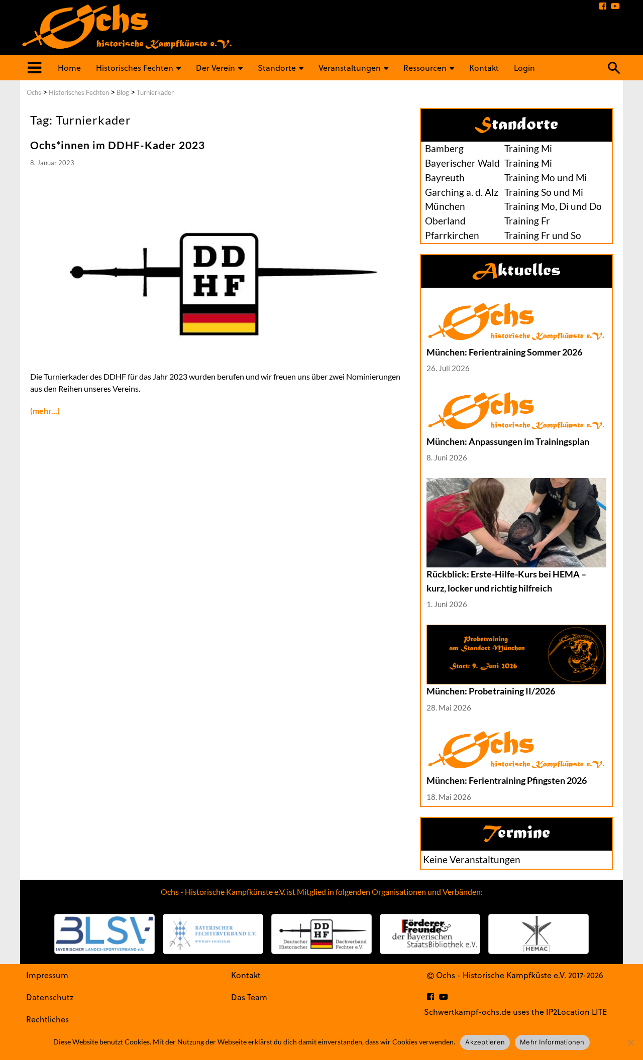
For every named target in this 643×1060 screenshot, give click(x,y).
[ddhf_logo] (321, 934)
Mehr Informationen (552, 1042)
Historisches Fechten (134, 67)
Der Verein (215, 67)
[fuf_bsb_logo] (430, 934)
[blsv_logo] (104, 934)
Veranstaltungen (349, 67)
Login (524, 67)
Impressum (47, 975)
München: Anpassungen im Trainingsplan (507, 441)
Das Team (249, 997)
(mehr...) (45, 410)
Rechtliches (47, 1019)
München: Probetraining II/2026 (490, 690)
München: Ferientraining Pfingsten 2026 (506, 780)
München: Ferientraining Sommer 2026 (504, 352)
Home (69, 67)
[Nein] (630, 1042)
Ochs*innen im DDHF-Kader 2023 (117, 145)
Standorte (277, 67)
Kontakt (484, 67)
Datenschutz (49, 997)
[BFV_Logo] (213, 934)
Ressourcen (425, 67)
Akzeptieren (485, 1042)
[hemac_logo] (538, 934)
